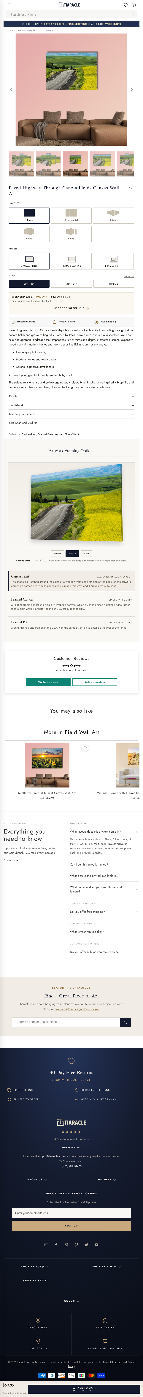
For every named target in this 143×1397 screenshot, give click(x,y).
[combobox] (66, 14)
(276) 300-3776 (72, 1166)
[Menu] (9, 5)
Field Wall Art (48, 30)
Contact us (11, 860)
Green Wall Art (73, 434)
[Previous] (12, 89)
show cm (129, 276)
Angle (72, 553)
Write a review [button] (48, 682)
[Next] (131, 89)
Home (12, 30)
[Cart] (134, 5)
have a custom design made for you (77, 1009)
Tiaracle (21, 1362)
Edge (86, 553)
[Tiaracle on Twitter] (86, 1245)
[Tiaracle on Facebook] (56, 1245)
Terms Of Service (112, 1362)
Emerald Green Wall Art (50, 434)
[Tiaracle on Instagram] (66, 1245)
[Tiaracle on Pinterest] (76, 1245)
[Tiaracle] (69, 4)
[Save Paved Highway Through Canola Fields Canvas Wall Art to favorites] (131, 188)
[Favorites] (126, 5)
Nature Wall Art (27, 30)
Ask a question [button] (95, 682)
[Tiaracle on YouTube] (96, 1245)
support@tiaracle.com (51, 1156)
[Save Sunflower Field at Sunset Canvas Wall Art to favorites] (85, 747)
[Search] (132, 14)
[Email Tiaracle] (46, 1245)
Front (57, 553)
